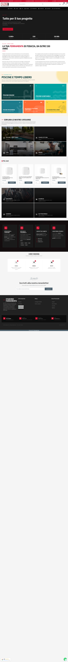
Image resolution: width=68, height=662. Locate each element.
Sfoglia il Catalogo (7, 29)
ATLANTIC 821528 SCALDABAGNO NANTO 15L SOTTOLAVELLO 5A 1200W (25, 177)
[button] (42, 4)
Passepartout (36, 330)
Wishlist (53, 307)
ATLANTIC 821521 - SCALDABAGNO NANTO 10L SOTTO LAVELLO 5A (42, 177)
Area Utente (54, 303)
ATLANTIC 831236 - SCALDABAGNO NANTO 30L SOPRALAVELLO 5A (7, 177)
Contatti (19, 301)
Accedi (53, 301)
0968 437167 (40, 238)
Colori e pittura (38, 303)
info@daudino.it (40, 241)
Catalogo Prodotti (38, 301)
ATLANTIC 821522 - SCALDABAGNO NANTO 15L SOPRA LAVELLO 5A (58, 177)
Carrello (53, 305)
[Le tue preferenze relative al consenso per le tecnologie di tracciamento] (66, 660)
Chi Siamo (20, 303)
